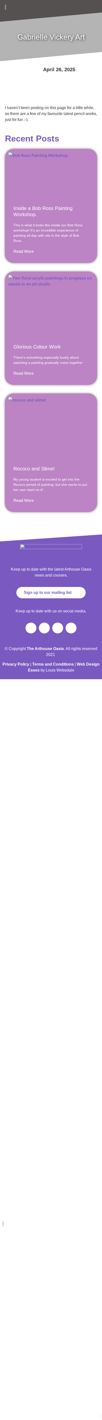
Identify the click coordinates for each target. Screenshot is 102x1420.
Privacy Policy (15, 664)
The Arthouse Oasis (17, 1240)
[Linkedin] (19, 1339)
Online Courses (14, 1295)
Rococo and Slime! (34, 468)
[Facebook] (31, 628)
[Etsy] (53, 1339)
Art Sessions (12, 1281)
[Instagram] (44, 628)
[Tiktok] (57, 628)
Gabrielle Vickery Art (17, 1254)
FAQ (6, 1308)
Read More (23, 251)
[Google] (42, 1339)
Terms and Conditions (53, 664)
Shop (7, 1267)
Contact (9, 1322)
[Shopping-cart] (71, 628)
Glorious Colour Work (37, 346)
